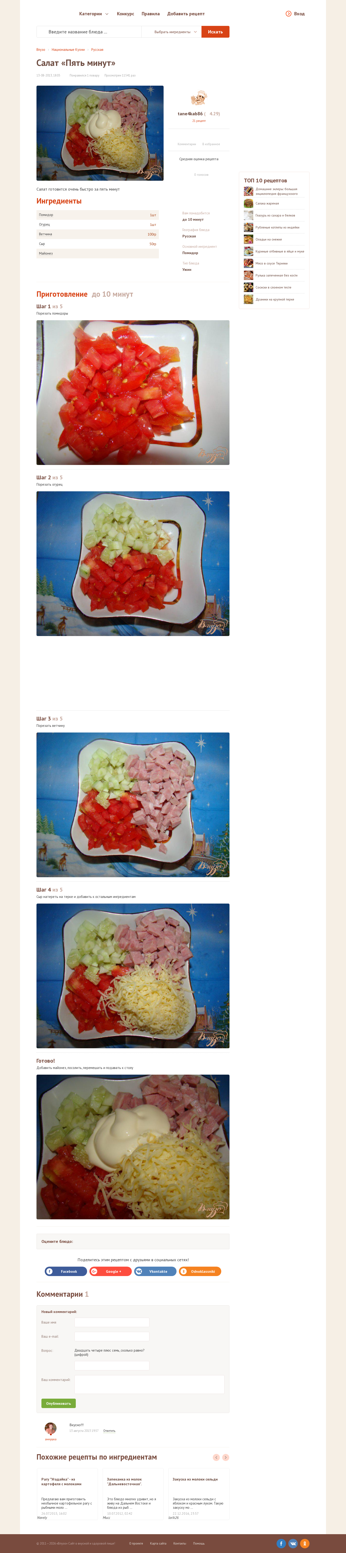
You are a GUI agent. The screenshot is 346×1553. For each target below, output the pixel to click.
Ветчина (45, 234)
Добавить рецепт (186, 14)
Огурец (44, 224)
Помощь (199, 1543)
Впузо (40, 49)
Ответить (109, 1431)
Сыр (42, 244)
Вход (299, 13)
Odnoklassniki (203, 1271)
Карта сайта (158, 1543)
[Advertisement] (132, 673)
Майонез (46, 253)
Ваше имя (48, 1322)
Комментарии (187, 144)
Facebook (69, 1271)
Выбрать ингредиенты (172, 31)
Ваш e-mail (49, 1336)
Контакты (179, 1543)
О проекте (136, 1543)
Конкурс (125, 14)
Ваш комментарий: (56, 1379)
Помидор (46, 215)
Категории (90, 14)
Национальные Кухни (68, 49)
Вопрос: (47, 1350)
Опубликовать (58, 1403)
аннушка (50, 1439)
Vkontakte (158, 1271)
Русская (97, 49)
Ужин (186, 269)
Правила (151, 14)
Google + (113, 1271)
